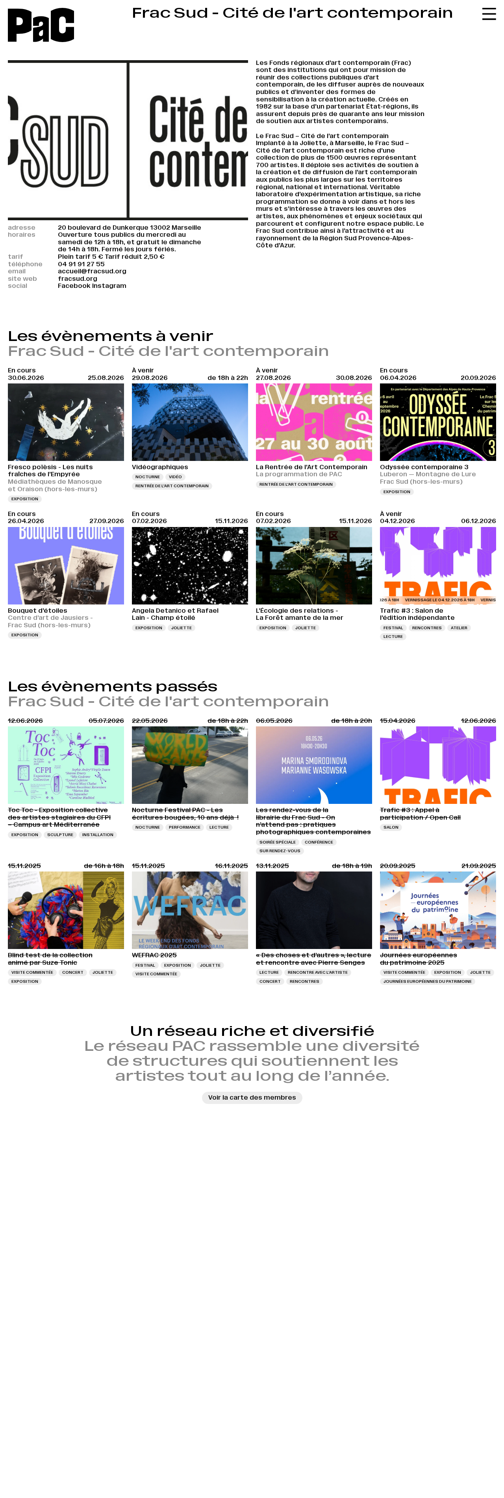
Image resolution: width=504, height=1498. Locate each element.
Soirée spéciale (277, 842)
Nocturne (147, 476)
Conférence (319, 842)
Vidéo (175, 476)
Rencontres (427, 627)
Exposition (24, 498)
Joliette (181, 627)
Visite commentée (32, 972)
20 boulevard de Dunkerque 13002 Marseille (129, 227)
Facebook (74, 285)
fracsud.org (77, 278)
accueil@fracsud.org (92, 271)
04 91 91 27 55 (81, 264)
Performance (184, 827)
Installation (97, 834)
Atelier (459, 627)
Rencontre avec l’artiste (318, 972)
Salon (391, 827)
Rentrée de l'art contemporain (172, 485)
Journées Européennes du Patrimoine (428, 981)
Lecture (393, 636)
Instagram (109, 285)
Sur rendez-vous (279, 850)
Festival (393, 627)
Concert (72, 972)
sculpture (60, 834)
